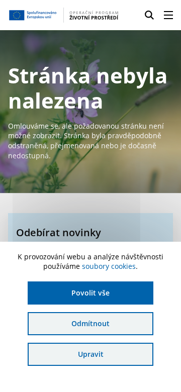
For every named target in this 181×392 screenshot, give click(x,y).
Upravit (91, 354)
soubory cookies (109, 266)
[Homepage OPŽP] (63, 15)
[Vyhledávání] (149, 15)
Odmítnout (90, 323)
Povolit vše (90, 293)
